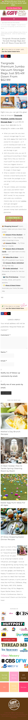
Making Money (14, 676)
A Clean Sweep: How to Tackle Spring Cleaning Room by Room (11, 468)
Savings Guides (4, 676)
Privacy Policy (14, 717)
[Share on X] (9, 56)
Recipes (23, 687)
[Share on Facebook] (2, 56)
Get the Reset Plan (14, 8)
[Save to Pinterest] (5, 56)
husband (15, 559)
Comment (6, 335)
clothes (23, 201)
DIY (4, 687)
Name (4, 352)
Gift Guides (23, 676)
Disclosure (7, 33)
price (4, 274)
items (13, 139)
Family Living (14, 687)
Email (4, 361)
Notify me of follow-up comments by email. (10, 374)
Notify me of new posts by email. (12, 386)
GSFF (14, 13)
